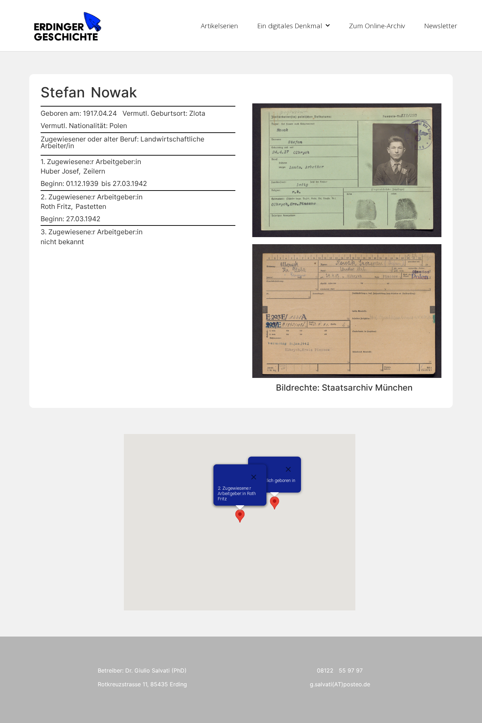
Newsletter (440, 25)
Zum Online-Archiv (377, 25)
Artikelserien (219, 25)
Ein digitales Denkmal (289, 25)
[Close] (288, 469)
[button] (274, 503)
